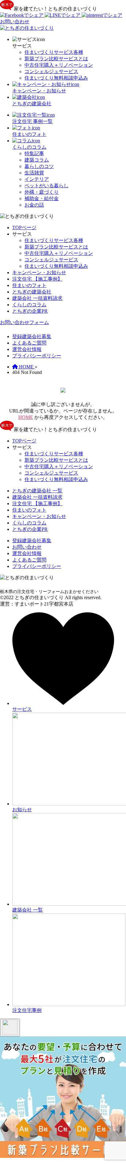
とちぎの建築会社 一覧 (37, 490)
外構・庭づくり (41, 192)
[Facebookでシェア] (22, 15)
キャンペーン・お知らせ (39, 272)
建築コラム (36, 159)
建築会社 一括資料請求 (37, 298)
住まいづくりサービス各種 (53, 52)
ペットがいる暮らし (46, 185)
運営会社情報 (27, 349)
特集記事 (34, 153)
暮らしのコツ (39, 166)
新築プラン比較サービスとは (56, 58)
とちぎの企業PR (30, 311)
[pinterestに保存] (102, 15)
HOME (25, 417)
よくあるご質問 (29, 342)
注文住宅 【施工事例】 (37, 279)
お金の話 (34, 204)
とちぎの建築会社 (31, 291)
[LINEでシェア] (63, 15)
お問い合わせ (27, 547)
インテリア (36, 179)
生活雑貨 (34, 172)
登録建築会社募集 (31, 336)
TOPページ (24, 227)
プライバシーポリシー (36, 355)
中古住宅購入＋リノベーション (58, 65)
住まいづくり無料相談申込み (56, 77)
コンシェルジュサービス (51, 71)
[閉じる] (10, 1027)
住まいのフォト (29, 285)
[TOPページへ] (27, 28)
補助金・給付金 (41, 198)
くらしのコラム (29, 304)
